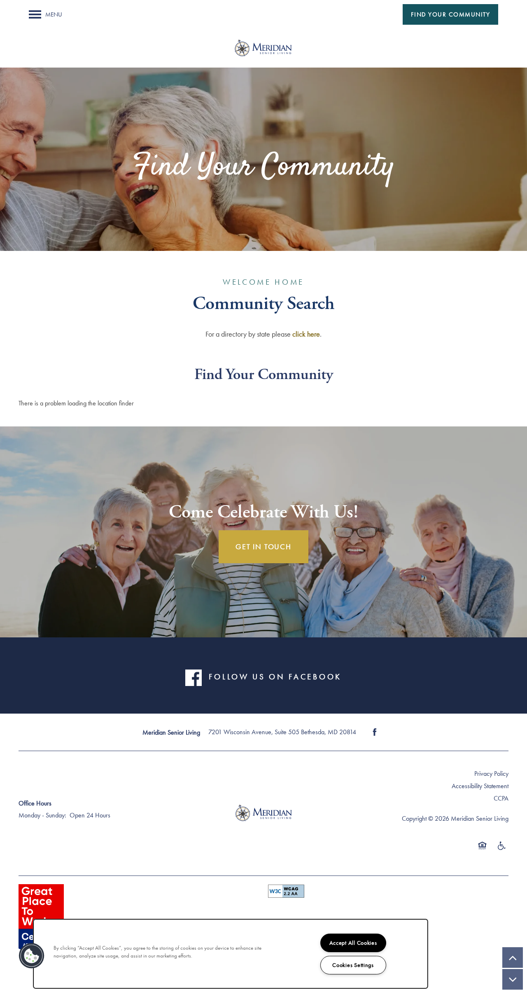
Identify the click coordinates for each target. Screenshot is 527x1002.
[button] (451, 14)
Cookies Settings (353, 965)
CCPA (501, 798)
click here (306, 334)
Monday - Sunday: (42, 815)
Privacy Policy (491, 773)
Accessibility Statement (480, 786)
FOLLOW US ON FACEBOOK (275, 677)
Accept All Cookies (353, 942)
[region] (230, 954)
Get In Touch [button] (263, 546)
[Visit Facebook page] (374, 732)
